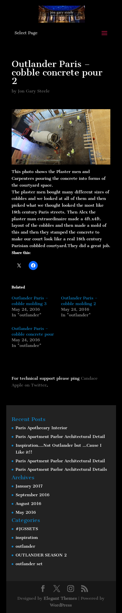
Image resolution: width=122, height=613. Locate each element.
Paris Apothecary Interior (41, 427)
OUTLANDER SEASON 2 (41, 555)
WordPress (61, 605)
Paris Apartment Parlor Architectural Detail (60, 436)
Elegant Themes (60, 598)
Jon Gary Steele (34, 91)
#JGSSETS (27, 528)
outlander (25, 546)
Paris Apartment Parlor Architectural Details (61, 469)
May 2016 (26, 512)
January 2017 (29, 486)
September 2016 (32, 494)
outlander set (29, 563)
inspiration (27, 537)
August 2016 (28, 503)
